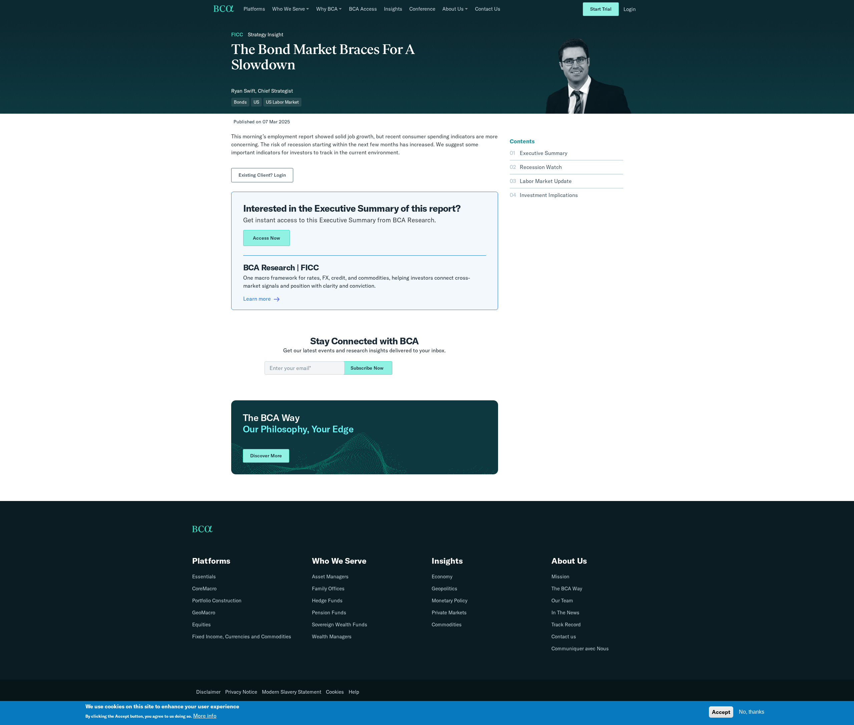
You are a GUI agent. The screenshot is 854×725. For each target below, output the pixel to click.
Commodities (447, 624)
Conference (422, 9)
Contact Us (487, 9)
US (256, 102)
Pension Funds (329, 612)
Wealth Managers (332, 636)
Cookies (335, 692)
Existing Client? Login (262, 175)
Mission (560, 576)
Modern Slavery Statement (291, 692)
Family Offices (328, 588)
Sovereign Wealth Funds (339, 624)
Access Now (266, 238)
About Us (569, 561)
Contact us (563, 636)
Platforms (254, 9)
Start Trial (600, 9)
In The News (565, 612)
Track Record (566, 624)
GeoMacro (203, 612)
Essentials (204, 576)
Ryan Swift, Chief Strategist (262, 91)
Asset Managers (330, 576)
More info (205, 715)
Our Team (562, 600)
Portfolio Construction (217, 600)
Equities (201, 624)
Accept (721, 712)
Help (354, 692)
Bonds (240, 102)
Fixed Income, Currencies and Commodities (241, 636)
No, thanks (751, 712)
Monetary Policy (449, 600)
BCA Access (363, 9)
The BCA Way (566, 588)
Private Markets (449, 612)
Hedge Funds (327, 600)
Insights (393, 9)
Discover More (266, 456)
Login (629, 9)
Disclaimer (208, 692)
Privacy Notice (241, 692)
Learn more (257, 298)
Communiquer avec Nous (580, 648)
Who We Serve (339, 561)
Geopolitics (444, 588)
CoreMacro (204, 588)
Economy (442, 576)
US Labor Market (282, 102)
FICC (237, 35)
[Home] (224, 9)
